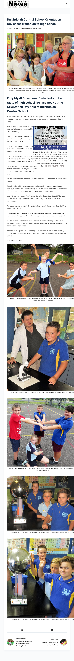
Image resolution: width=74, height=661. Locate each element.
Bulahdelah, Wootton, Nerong (31, 28)
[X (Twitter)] (52, 630)
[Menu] (66, 4)
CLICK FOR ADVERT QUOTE (53, 166)
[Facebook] (22, 630)
